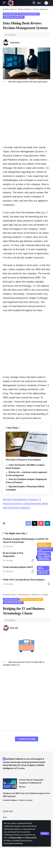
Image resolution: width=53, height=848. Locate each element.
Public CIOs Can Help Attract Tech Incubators (24, 579)
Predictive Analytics (13, 17)
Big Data (22, 787)
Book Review (10, 14)
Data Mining (41, 568)
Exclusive (29, 800)
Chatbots (21, 800)
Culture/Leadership (13, 602)
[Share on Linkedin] (47, 523)
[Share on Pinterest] (41, 523)
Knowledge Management (44, 558)
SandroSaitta (15, 42)
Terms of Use (31, 838)
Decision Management (28, 14)
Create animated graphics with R (18, 567)
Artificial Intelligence (10, 800)
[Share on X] (34, 523)
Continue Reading (26, 739)
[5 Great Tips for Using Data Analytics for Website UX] (10, 783)
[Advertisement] (26, 114)
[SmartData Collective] (11, 3)
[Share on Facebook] (28, 523)
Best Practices (11, 599)
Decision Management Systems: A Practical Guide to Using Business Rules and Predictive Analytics (25, 503)
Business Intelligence (44, 544)
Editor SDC (14, 628)
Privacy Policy (16, 838)
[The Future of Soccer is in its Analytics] (26, 444)
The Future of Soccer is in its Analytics (23, 459)
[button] (44, 833)
